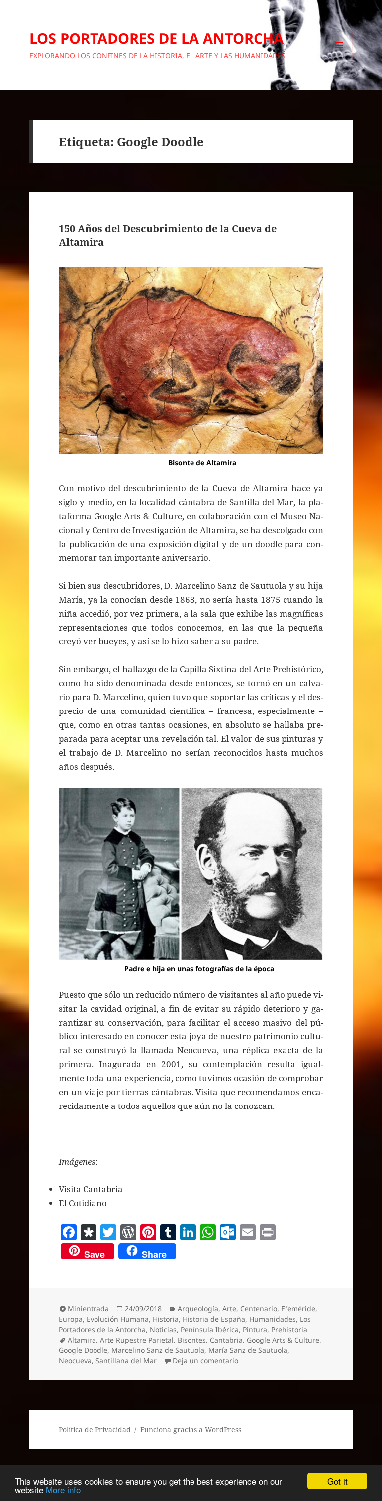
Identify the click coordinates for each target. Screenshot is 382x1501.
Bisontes (192, 1339)
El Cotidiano (83, 1203)
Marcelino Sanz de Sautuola (157, 1350)
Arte (229, 1308)
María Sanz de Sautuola (247, 1350)
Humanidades (272, 1319)
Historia (166, 1319)
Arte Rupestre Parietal (137, 1339)
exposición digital (184, 544)
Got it (337, 1481)
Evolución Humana (118, 1319)
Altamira (82, 1339)
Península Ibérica (210, 1329)
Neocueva (75, 1360)
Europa (71, 1319)
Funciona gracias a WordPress (190, 1429)
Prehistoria (289, 1329)
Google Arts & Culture (283, 1339)
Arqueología (198, 1308)
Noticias (163, 1329)
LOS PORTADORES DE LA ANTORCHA (156, 38)
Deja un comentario (205, 1360)
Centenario (258, 1308)
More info (63, 1489)
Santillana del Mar (126, 1360)
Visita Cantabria (91, 1189)
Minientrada (88, 1308)
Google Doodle (83, 1350)
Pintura (255, 1329)
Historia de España (214, 1319)
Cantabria (226, 1339)
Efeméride (298, 1308)
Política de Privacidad (95, 1429)
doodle (268, 544)
